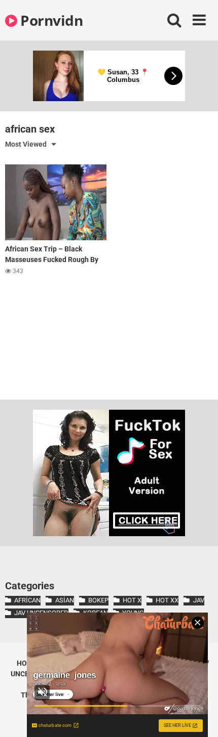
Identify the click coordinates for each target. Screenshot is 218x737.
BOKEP (98, 600)
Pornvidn (50, 20)
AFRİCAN (27, 600)
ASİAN (64, 600)
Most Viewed (26, 144)
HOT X (132, 600)
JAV (198, 600)
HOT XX (167, 600)
